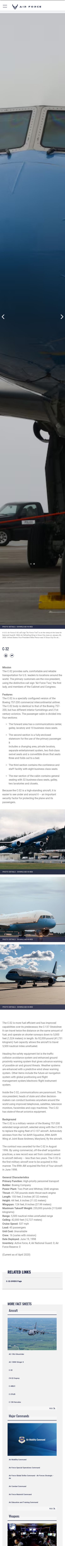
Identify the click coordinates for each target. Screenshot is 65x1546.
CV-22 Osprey (14, 1378)
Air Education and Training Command (23, 1502)
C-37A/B (12, 1394)
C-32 (10, 1370)
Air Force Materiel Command (20, 1494)
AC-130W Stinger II (16, 1362)
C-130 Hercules (15, 1402)
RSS (51, 1408)
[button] (5, 6)
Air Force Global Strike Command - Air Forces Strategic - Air (31, 1476)
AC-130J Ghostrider (16, 1354)
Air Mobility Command (17, 1459)
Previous (3, 316)
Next (62, 316)
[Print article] (6, 655)
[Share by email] (12, 655)
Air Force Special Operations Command (24, 1468)
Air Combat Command (17, 1486)
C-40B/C (12, 1386)
